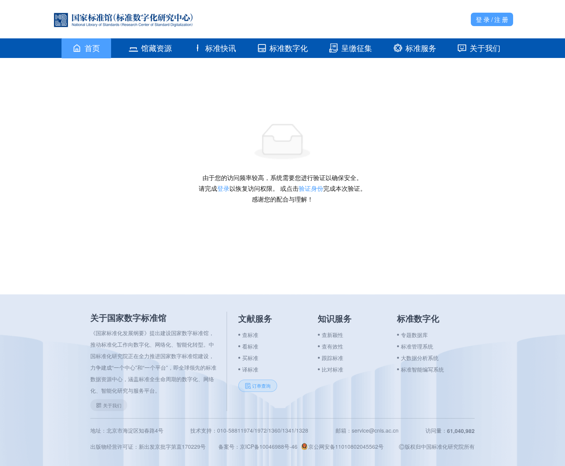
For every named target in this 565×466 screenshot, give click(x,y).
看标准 (250, 346)
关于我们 (485, 47)
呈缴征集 (356, 47)
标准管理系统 (417, 346)
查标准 (250, 335)
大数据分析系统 (420, 358)
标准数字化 (288, 47)
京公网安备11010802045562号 (346, 446)
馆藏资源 (156, 47)
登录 (223, 188)
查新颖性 (332, 335)
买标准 (250, 358)
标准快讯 (220, 47)
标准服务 (420, 47)
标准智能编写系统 (422, 369)
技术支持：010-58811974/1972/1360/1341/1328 (249, 430)
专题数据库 (414, 335)
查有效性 (332, 346)
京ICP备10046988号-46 (268, 446)
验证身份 (311, 188)
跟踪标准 (332, 358)
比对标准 (332, 369)
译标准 (250, 369)
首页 (92, 47)
